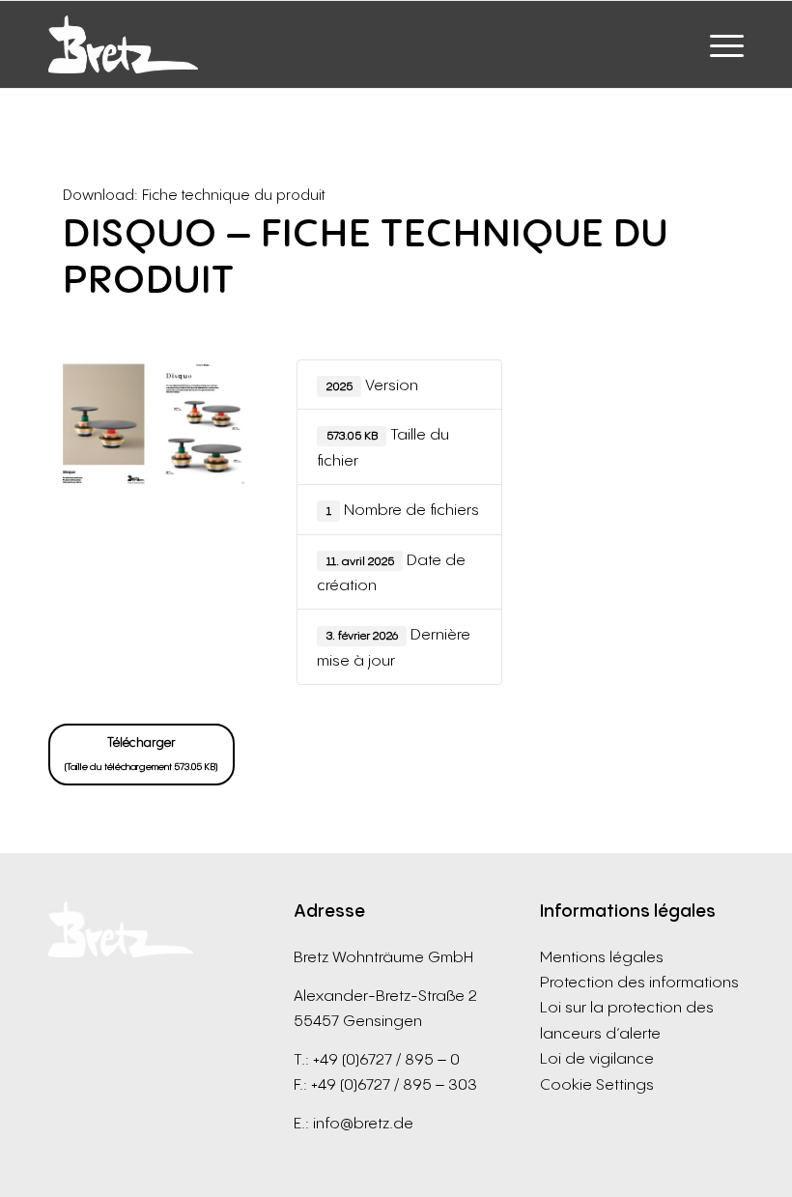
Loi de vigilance (597, 1058)
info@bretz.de (363, 1122)
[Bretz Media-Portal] (123, 44)
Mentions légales (602, 956)
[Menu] (717, 44)
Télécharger (141, 753)
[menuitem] (717, 44)
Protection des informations (639, 981)
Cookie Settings (597, 1084)
